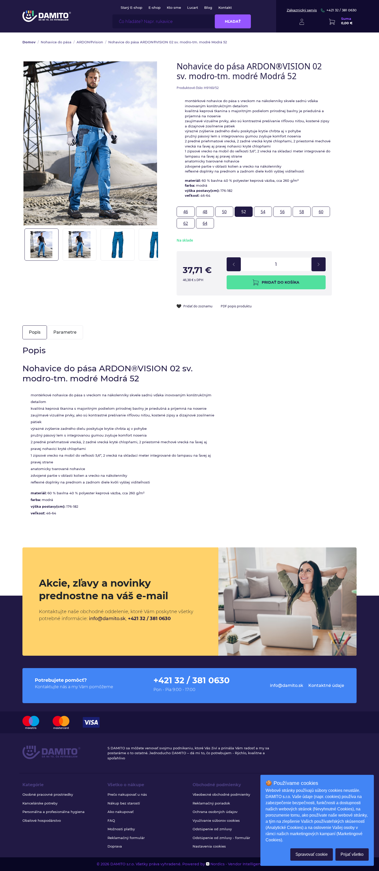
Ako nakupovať (121, 812)
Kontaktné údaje (326, 685)
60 (321, 212)
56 (282, 212)
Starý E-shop (131, 7)
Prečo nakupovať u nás (127, 794)
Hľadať (233, 21)
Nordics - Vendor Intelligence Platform (245, 864)
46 (185, 212)
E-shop (155, 7)
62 (185, 223)
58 (301, 212)
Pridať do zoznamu (197, 306)
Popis (34, 332)
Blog (208, 7)
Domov (29, 42)
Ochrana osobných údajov (215, 812)
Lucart (192, 7)
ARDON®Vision (90, 42)
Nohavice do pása (56, 42)
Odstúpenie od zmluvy (212, 829)
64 (205, 223)
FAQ (111, 820)
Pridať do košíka (280, 282)
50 (224, 212)
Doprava (115, 846)
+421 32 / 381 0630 (341, 10)
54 (263, 212)
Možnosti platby (121, 829)
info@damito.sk (107, 618)
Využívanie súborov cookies (216, 820)
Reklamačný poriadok (211, 803)
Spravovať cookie (311, 854)
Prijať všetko (352, 854)
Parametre (65, 332)
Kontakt (225, 7)
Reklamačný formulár (126, 838)
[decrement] (234, 264)
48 (205, 212)
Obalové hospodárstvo (41, 820)
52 (243, 212)
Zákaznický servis (302, 10)
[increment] (318, 264)
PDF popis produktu (236, 306)
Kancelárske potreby (39, 803)
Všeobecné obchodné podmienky (221, 794)
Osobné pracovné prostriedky (47, 794)
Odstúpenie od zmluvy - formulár (221, 838)
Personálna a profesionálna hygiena (53, 812)
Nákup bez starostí (124, 803)
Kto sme (174, 7)
